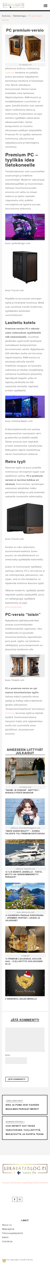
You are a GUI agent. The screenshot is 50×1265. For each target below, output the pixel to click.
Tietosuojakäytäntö (12, 1233)
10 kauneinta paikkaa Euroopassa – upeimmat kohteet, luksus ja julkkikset (24, 918)
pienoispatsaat (13, 607)
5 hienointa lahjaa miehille (21, 998)
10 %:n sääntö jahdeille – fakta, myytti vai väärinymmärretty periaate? (23, 874)
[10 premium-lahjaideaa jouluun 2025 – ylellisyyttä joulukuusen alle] (25, 940)
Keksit (5, 1237)
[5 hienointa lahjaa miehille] (25, 995)
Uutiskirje (7, 1241)
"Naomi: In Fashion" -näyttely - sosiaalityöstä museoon (22, 791)
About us (7, 1224)
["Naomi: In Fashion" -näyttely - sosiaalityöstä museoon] (25, 771)
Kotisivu (6, 15)
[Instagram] (19, 1199)
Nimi (7, 1055)
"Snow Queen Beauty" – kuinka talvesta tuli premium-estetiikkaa (25, 832)
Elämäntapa (19, 15)
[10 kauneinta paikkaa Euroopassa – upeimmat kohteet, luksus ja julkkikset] (25, 897)
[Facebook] (14, 1199)
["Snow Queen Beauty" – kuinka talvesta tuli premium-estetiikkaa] (25, 812)
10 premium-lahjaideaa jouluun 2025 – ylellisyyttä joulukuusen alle (24, 961)
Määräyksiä (8, 1229)
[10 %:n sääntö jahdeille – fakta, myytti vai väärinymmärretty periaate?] (25, 853)
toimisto (9, 72)
